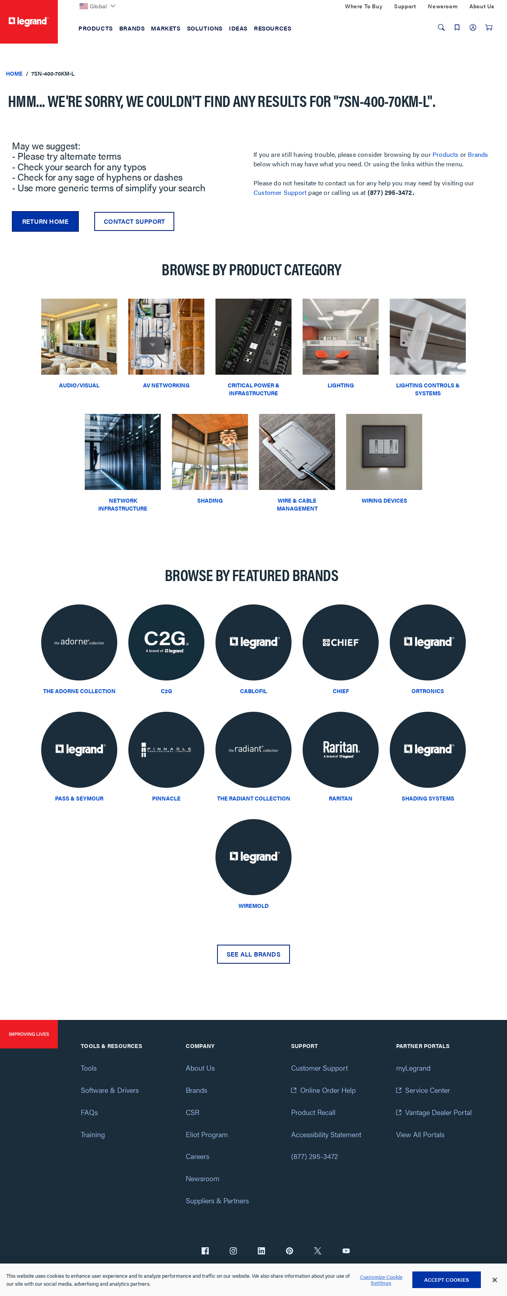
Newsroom (202, 1178)
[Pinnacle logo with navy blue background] (166, 752)
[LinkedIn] (261, 1251)
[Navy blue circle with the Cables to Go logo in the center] (166, 644)
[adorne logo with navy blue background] (79, 644)
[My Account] (472, 27)
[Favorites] (457, 27)
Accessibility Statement (326, 1134)
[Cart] (488, 27)
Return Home (45, 221)
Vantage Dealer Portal (438, 1112)
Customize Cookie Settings (381, 1280)
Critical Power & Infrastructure (254, 389)
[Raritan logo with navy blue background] (341, 752)
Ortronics (428, 691)
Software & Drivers (110, 1090)
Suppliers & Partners (217, 1200)
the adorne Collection (79, 691)
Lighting (341, 385)
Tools (89, 1068)
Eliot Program (207, 1134)
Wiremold (253, 905)
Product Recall (313, 1112)
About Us (200, 1068)
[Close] (494, 1280)
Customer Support (280, 192)
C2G (166, 691)
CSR (192, 1112)
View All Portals (420, 1134)
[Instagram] (233, 1251)
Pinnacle (166, 798)
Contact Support (134, 221)
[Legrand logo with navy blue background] (253, 644)
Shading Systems (428, 798)
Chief (341, 691)
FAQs (89, 1112)
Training (93, 1134)
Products (446, 154)
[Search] (441, 27)
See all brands (253, 954)
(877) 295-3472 (314, 1156)
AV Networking (166, 385)
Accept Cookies (446, 1279)
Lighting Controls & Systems (428, 389)
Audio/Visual (79, 385)
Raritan (341, 798)
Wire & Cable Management (297, 504)
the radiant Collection (253, 798)
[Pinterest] (289, 1251)
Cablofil (253, 691)
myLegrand (413, 1068)
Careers (197, 1156)
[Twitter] (317, 1251)
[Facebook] (205, 1251)
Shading (210, 500)
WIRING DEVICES (384, 500)
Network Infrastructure (122, 504)
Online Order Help (328, 1090)
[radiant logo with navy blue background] (253, 752)
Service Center (427, 1090)
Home (14, 73)
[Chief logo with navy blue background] (341, 644)
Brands (478, 154)
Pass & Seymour (79, 798)
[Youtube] (346, 1251)
